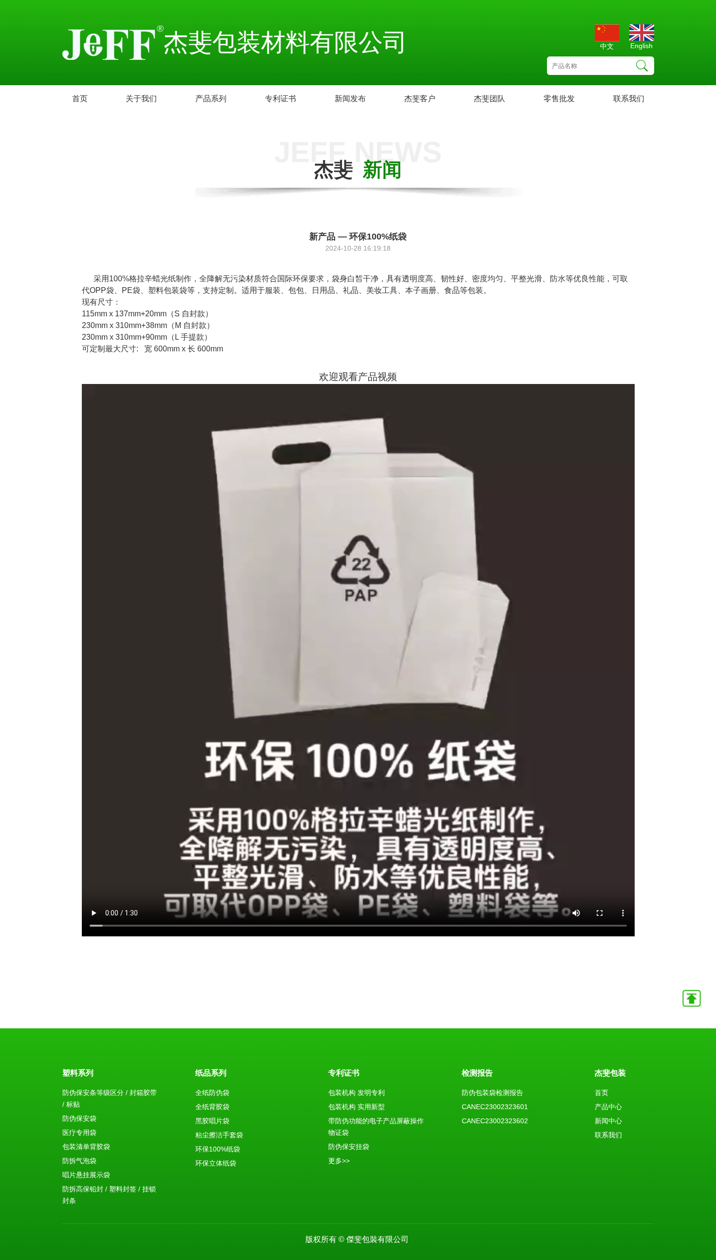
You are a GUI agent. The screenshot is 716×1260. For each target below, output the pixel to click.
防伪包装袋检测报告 (492, 1092)
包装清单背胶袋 (86, 1146)
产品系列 (210, 98)
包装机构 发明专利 (356, 1092)
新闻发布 (350, 98)
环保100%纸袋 (217, 1149)
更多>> (339, 1161)
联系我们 (628, 98)
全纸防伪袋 (212, 1092)
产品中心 (608, 1107)
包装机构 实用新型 (356, 1107)
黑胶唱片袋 (212, 1121)
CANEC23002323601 (495, 1107)
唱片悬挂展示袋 (86, 1175)
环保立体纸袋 (215, 1163)
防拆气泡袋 (79, 1161)
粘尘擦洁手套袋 (219, 1135)
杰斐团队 (489, 98)
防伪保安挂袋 (348, 1146)
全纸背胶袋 (212, 1107)
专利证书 (280, 98)
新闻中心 (608, 1121)
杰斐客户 (419, 98)
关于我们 (141, 98)
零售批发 (559, 98)
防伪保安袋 (79, 1118)
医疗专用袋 (79, 1132)
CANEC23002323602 (495, 1121)
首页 (80, 98)
